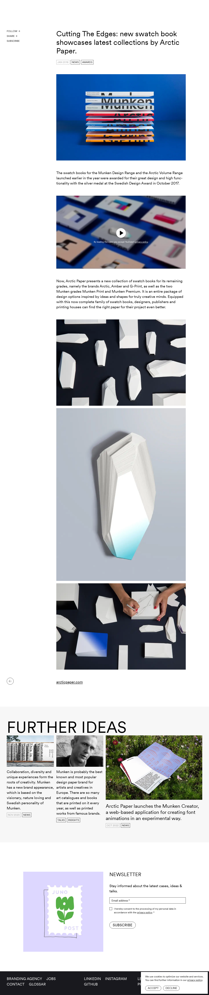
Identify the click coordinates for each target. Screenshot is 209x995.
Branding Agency (24, 978)
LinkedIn (92, 978)
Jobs (51, 978)
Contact (16, 984)
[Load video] (121, 233)
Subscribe (13, 40)
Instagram (116, 978)
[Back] (10, 681)
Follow (12, 31)
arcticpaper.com (69, 682)
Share (11, 36)
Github (91, 984)
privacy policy (194, 980)
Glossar (37, 984)
